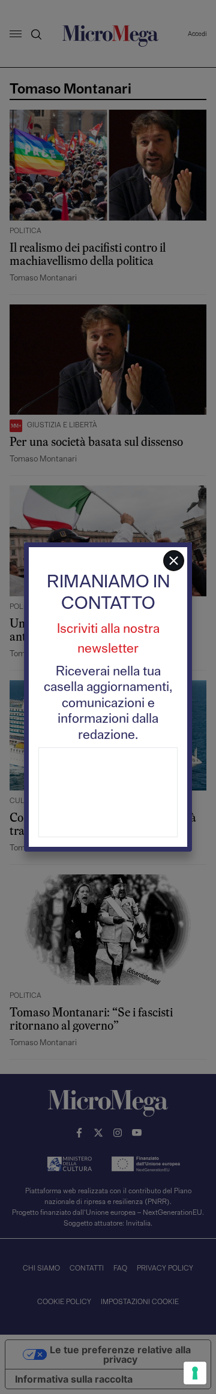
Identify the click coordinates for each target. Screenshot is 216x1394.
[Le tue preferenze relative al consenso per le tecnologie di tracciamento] (195, 1373)
